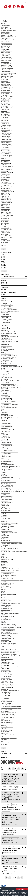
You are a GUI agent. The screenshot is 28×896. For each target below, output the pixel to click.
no (2, 294)
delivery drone (5, 640)
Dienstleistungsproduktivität (8, 401)
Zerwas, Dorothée (5, 92)
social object (4, 731)
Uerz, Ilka (3, 226)
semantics (3, 725)
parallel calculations (6, 705)
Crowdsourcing (5, 390)
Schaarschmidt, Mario (6, 44)
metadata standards (6, 687)
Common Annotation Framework (9, 381)
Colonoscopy (4, 379)
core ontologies (5, 637)
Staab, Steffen (4, 27)
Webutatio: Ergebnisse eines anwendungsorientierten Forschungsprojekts (10, 830)
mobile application (6, 692)
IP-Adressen (4, 436)
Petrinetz (3, 516)
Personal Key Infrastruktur (8, 509)
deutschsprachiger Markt (7, 643)
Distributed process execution (9, 404)
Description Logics (6, 399)
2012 (2, 265)
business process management (9, 633)
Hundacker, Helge (5, 145)
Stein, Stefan (4, 217)
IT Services (3, 441)
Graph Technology (6, 426)
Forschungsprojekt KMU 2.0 (8, 422)
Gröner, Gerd (4, 131)
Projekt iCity (4, 527)
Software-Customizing (6, 583)
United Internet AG (6, 605)
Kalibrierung (4, 460)
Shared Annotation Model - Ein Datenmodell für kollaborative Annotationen (10, 838)
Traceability (4, 599)
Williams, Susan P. (5, 240)
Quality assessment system (8, 532)
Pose (2, 520)
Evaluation (4, 418)
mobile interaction (6, 697)
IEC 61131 (3, 434)
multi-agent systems (6, 700)
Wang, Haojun (4, 234)
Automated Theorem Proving (8, 365)
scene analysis (5, 720)
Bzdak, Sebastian (5, 112)
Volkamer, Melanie (6, 229)
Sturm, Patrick (5, 220)
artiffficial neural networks (8, 629)
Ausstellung (4, 360)
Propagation (4, 529)
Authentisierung (5, 363)
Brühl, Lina (4, 111)
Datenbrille (4, 393)
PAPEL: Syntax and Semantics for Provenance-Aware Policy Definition (10, 858)
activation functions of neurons (9, 624)
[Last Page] (22, 769)
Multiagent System (6, 488)
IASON (2, 433)
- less (3, 249)
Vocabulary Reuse (5, 610)
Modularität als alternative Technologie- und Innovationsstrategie (9, 805)
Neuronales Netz (5, 493)
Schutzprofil (4, 561)
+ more (4, 271)
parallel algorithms (6, 306)
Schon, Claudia (5, 84)
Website (3, 614)
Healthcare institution (7, 430)
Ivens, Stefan (4, 147)
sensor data (4, 728)
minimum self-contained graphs (9, 690)
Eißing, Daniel (4, 52)
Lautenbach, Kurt (5, 43)
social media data (5, 730)
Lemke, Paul (4, 164)
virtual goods (4, 744)
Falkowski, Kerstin (5, 70)
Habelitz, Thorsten (6, 133)
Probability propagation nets (8, 523)
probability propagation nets (8, 341)
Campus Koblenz (5, 376)
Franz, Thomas (5, 54)
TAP (2, 591)
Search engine (4, 562)
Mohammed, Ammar (6, 74)
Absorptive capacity (6, 354)
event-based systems (6, 659)
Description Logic (5, 398)
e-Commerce (4, 648)
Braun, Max (4, 109)
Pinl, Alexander (5, 185)
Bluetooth (3, 300)
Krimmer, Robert (5, 160)
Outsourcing (4, 505)
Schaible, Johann (5, 82)
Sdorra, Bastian (5, 209)
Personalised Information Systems (10, 512)
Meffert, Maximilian (6, 169)
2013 (2, 264)
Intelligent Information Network (9, 452)
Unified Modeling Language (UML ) (10, 603)
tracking (3, 741)
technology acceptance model (9, 738)
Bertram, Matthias (6, 66)
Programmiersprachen (7, 526)
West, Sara (4, 239)
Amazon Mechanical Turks (7, 357)
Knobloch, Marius (5, 155)
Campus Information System (8, 309)
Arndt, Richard (5, 100)
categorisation (5, 635)
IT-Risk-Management (6, 444)
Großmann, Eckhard (6, 71)
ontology (3, 303)
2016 (2, 259)
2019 (2, 256)
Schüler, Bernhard (5, 207)
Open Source (4, 504)
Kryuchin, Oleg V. (5, 38)
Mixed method (5, 480)
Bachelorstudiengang (6, 369)
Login (25, 2)
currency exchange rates (7, 638)
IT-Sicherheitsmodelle (6, 445)
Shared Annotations (6, 573)
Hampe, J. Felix (5, 134)
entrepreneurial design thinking (9, 651)
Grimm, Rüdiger (5, 29)
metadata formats (5, 686)
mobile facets (4, 695)
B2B (2, 368)
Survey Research (5, 588)
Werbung (3, 618)
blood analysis (5, 632)
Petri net (3, 515)
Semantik (3, 567)
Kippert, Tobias (5, 150)
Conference (4, 382)
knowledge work (5, 678)
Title (16, 760)
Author (11, 763)
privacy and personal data (7, 712)
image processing (5, 674)
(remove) (23, 276)
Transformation (5, 600)
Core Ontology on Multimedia (8, 385)
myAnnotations (5, 703)
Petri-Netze (4, 327)
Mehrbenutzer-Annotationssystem (10, 478)
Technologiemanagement (7, 594)
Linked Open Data (5, 322)
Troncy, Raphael (5, 224)
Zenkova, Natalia (5, 65)
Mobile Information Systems (8, 482)
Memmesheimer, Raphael (7, 73)
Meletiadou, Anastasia (7, 40)
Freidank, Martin (5, 125)
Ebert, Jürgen (4, 41)
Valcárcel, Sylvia (5, 228)
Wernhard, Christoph (6, 237)
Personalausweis (5, 510)
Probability (4, 521)
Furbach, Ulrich (5, 32)
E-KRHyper (4, 406)
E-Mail (2, 409)
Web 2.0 (3, 611)
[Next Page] (18, 769)
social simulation (5, 733)
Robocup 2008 (4, 545)
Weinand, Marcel (5, 236)
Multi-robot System (6, 486)
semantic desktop (5, 723)
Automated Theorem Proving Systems (11, 366)
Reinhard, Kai (4, 188)
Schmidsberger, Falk (6, 198)
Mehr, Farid (4, 171)
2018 (2, 258)
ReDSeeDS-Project (5, 540)
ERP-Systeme (4, 414)
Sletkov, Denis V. (5, 212)
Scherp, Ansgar (5, 25)
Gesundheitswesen (6, 425)
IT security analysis (6, 442)
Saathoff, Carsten (5, 51)
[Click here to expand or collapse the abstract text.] (25, 775)
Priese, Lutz (4, 47)
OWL (2, 324)
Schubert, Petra (5, 85)
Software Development (7, 578)
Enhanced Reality (5, 316)
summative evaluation (6, 735)
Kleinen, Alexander (6, 152)
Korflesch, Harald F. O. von (8, 30)
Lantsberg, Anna (5, 163)
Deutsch (21, 2)
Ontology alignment (6, 502)
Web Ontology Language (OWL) (9, 613)
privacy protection (6, 339)
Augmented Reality (6, 308)
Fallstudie (3, 317)
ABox (2, 352)
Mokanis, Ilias (4, 177)
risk (2, 343)
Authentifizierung (5, 362)
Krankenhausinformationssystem (9, 466)
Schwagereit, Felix (5, 204)
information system (6, 676)
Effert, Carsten (5, 122)
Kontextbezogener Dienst (7, 464)
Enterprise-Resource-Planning (8, 417)
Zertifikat (3, 622)
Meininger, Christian (6, 172)
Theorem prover (5, 595)
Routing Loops (5, 550)
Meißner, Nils (4, 174)
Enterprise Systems (6, 415)
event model (4, 657)
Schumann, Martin (6, 202)
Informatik (4, 320)
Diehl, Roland (4, 119)
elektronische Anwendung (7, 649)
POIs (2, 507)
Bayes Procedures (5, 371)
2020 (2, 254)
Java (2, 458)
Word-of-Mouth (5, 619)
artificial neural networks (7, 333)
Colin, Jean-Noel (5, 114)
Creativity (3, 388)
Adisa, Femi (4, 95)
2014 (2, 262)
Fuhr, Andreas (4, 128)
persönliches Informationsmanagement (11, 708)
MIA (2, 474)
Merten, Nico (4, 175)
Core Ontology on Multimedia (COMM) (11, 387)
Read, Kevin (4, 49)
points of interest (5, 709)
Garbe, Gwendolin (5, 130)
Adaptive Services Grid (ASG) (8, 355)
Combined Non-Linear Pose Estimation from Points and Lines (9, 868)
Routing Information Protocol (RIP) (10, 548)
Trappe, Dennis (5, 223)
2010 (2, 269)
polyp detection (5, 711)
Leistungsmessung (6, 469)
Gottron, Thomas (5, 46)
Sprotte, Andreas (5, 213)
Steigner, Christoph (6, 215)
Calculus (3, 374)
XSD (2, 621)
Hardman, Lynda (5, 136)
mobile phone (4, 338)
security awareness (6, 722)
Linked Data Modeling (6, 471)
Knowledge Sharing (6, 461)
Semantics (3, 565)
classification (4, 335)
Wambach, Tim (5, 232)
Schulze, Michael (5, 201)
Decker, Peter (4, 115)
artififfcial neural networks (8, 630)
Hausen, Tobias (5, 139)
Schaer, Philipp (5, 193)
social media (4, 344)
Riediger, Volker (5, 190)
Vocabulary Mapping (6, 608)
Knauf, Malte (4, 153)
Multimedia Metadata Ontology (9, 490)
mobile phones (5, 698)
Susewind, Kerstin (5, 90)
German (3, 283)
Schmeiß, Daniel (5, 196)
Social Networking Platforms (8, 575)
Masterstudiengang (6, 477)
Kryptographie (5, 467)
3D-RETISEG (4, 350)
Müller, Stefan (4, 182)
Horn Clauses (4, 431)
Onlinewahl (4, 501)
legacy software (5, 681)
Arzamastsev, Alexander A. (8, 36)
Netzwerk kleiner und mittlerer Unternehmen (12, 491)
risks (2, 719)
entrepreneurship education (8, 654)
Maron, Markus (5, 33)
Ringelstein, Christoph (7, 191)
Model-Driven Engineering (7, 485)
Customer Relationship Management (10, 311)
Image (2, 447)
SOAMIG (3, 554)
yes (2, 289)
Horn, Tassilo (4, 55)
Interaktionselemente (6, 453)
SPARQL (3, 558)
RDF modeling (4, 537)
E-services (3, 412)
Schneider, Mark (5, 199)
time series (4, 739)
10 (25, 768)
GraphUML (4, 428)
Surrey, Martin (5, 89)
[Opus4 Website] (3, 886)
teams (2, 736)
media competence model (7, 684)
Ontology (3, 325)
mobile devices (5, 693)
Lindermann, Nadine (6, 166)
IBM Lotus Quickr (5, 319)
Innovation (4, 448)
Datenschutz (4, 395)
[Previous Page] (13, 769)
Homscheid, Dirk (5, 144)
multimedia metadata (6, 701)
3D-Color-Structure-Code (7, 349)
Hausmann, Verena (6, 141)
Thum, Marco (4, 221)
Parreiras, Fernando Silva (7, 183)
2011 (2, 267)
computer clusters (6, 301)
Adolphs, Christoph (6, 96)
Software (3, 576)
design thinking (5, 641)
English (3, 282)
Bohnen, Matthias (5, 108)
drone (2, 646)
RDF (2, 534)
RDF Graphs (4, 535)
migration (3, 689)
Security (3, 564)
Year (3, 760)
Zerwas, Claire (4, 247)
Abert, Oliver (4, 93)
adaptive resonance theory (8, 625)
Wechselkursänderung (7, 616)
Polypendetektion (5, 518)
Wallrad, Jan (4, 231)
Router (3, 546)
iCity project (4, 673)
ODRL (2, 494)
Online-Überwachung (6, 499)
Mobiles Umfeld (5, 483)
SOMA (2, 556)
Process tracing (5, 524)
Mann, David (4, 168)
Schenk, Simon (5, 194)
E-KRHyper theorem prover (8, 407)
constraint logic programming (8, 336)
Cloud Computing (5, 377)
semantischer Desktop (7, 727)
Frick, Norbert (4, 126)
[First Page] (9, 769)
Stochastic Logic (5, 584)
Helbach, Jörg (4, 142)
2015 (2, 261)
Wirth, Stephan (5, 242)
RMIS (2, 539)
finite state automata (6, 663)
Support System (5, 586)
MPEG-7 (3, 475)
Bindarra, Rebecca (5, 104)
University (3, 330)
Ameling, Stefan (5, 98)
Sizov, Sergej (4, 210)
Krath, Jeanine (4, 158)
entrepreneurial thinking (7, 652)
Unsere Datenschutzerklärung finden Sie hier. (14, 894)
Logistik (3, 472)
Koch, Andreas (5, 157)
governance (4, 665)
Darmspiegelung (5, 392)
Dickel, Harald (4, 117)
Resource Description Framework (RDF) (11, 542)
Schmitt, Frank (5, 62)
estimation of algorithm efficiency (10, 656)
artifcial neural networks (7, 332)
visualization (4, 746)
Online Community (6, 497)
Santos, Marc (4, 81)
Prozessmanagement (6, 531)
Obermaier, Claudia (6, 76)
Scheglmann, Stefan (6, 60)
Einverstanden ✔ (22, 889)
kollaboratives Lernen (6, 679)
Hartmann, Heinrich (6, 138)
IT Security (4, 439)
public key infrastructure (7, 716)
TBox (2, 592)
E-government (4, 411)
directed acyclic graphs (7, 644)
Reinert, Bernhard (5, 187)
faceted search (5, 662)
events (3, 660)
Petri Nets (3, 513)
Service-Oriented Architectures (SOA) (10, 569)
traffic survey (4, 742)
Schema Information (6, 559)
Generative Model (5, 423)
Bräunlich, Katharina (6, 68)
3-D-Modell (4, 347)
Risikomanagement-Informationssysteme (11, 543)
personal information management (10, 706)
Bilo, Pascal (4, 103)
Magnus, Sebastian (6, 59)
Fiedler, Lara (4, 123)
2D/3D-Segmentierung (6, 346)
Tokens (3, 597)
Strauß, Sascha (5, 218)
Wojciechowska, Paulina (7, 243)
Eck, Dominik (4, 120)
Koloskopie (4, 463)
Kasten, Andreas (5, 149)
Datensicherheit (5, 314)
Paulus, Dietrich (5, 77)
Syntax (3, 589)
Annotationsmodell (6, 358)
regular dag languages (6, 717)
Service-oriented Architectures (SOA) (10, 570)
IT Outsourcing (5, 437)
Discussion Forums (6, 403)
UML (2, 602)
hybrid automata (5, 670)
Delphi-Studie (4, 396)
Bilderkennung (5, 373)
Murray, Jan (4, 179)
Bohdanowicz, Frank (6, 106)
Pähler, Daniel (4, 79)
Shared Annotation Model (7, 572)
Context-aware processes (7, 384)
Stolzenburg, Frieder (6, 87)
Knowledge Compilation (7, 305)
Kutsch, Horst (4, 161)
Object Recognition (6, 496)
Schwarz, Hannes (5, 206)
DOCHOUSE (4, 313)
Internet (3, 455)
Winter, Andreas (5, 63)
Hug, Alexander (5, 57)
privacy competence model (8, 714)
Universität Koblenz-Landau (8, 607)
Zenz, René (4, 245)
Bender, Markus (5, 101)
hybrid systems (5, 671)
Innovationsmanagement (7, 450)
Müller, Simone (5, 180)
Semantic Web (4, 328)
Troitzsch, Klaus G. (6, 35)
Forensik (3, 420)
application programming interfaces (10, 627)
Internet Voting (5, 456)
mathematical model (6, 682)
